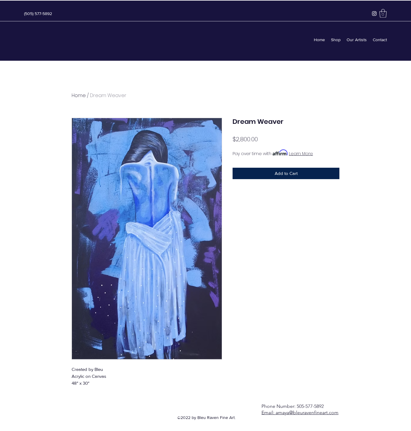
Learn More (301, 154)
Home (79, 95)
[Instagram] (374, 14)
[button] (383, 13)
